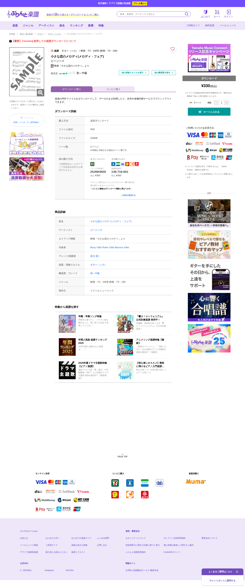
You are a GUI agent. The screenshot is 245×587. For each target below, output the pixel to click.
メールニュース (228, 25)
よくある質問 (103, 538)
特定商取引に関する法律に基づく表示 (143, 545)
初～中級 (95, 273)
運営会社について (210, 538)
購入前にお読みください (57, 552)
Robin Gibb (108, 247)
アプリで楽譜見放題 (29, 552)
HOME (12, 34)
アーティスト (46, 25)
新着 (91, 25)
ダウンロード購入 (71, 89)
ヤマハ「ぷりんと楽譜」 (23, 14)
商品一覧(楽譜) (26, 34)
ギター (41, 34)
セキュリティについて (136, 538)
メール (22, 122)
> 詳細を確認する (128, 195)
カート (217, 16)
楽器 (15, 25)
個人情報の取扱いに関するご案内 (179, 545)
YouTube (70, 570)
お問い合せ (102, 545)
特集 (101, 25)
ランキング (76, 25)
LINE (15, 122)
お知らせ (24, 538)
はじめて (205, 16)
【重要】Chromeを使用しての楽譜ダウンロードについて (44, 41)
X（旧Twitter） (33, 122)
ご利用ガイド (193, 25)
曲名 (62, 25)
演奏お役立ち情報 (79, 545)
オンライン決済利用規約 (175, 538)
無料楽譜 (209, 25)
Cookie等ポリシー (172, 552)
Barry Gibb (96, 247)
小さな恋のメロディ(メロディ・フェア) (111, 221)
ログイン (228, 16)
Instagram (49, 570)
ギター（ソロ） (55, 34)
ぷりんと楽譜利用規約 (136, 552)
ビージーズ (96, 230)
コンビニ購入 (113, 89)
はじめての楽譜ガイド (81, 538)
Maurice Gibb (122, 247)
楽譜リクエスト (78, 552)
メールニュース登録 (29, 545)
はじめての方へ (53, 538)
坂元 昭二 (95, 256)
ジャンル (28, 25)
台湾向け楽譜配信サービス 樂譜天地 (142, 570)
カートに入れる (211, 111)
